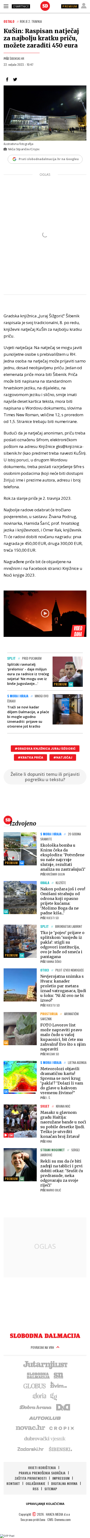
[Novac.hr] (30, 1428)
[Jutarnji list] (45, 1364)
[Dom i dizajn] (63, 1406)
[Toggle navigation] (6, 6)
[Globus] (35, 1385)
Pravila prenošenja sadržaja (42, 1472)
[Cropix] (61, 1428)
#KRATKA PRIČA (30, 757)
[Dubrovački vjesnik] (45, 1438)
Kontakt (13, 1483)
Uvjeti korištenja (42, 1467)
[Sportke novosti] (58, 1375)
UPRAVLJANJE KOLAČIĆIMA (45, 1504)
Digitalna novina (64, 1483)
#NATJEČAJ (62, 757)
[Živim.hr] (58, 1385)
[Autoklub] (45, 1417)
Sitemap (50, 1488)
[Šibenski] (60, 1449)
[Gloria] (39, 1396)
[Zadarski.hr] (30, 1449)
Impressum (61, 1478)
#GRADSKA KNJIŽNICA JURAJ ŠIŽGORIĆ (45, 749)
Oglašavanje (35, 1483)
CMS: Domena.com (59, 1519)
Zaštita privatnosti (31, 1478)
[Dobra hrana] (35, 1406)
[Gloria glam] (54, 1396)
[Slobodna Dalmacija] (45, 6)
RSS (36, 1488)
